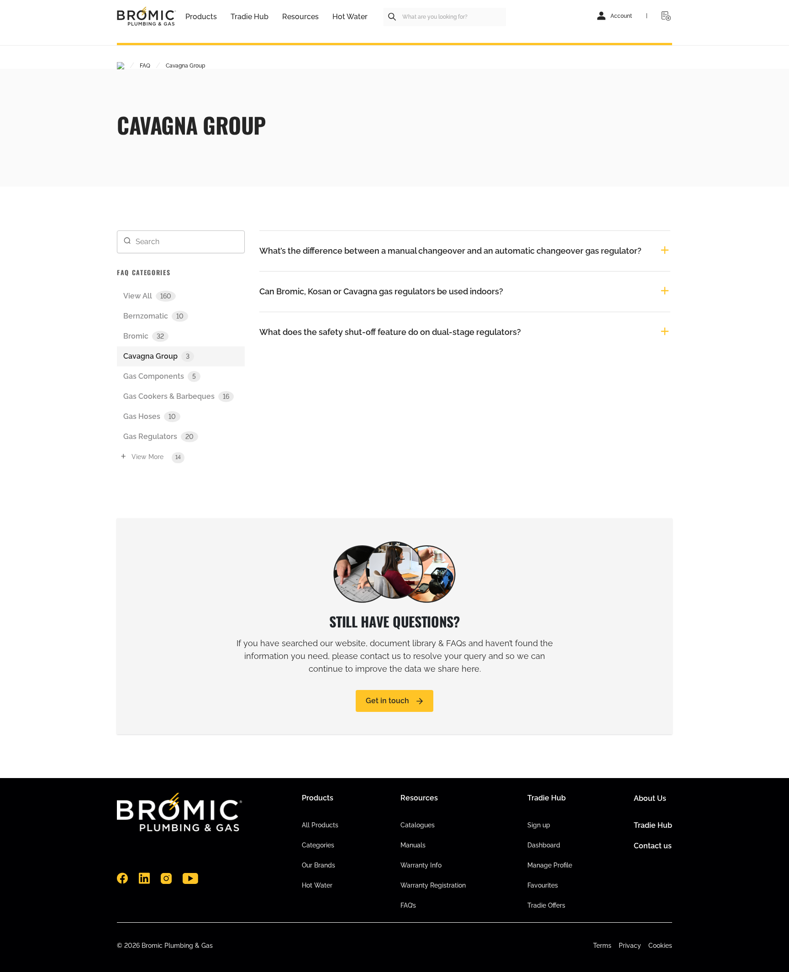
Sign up (538, 825)
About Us (650, 798)
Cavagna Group (156, 356)
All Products (320, 825)
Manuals (413, 845)
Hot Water (317, 885)
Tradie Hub (653, 825)
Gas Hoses (149, 416)
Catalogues (417, 825)
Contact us (653, 845)
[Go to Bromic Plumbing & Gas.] (120, 65)
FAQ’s (408, 905)
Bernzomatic (153, 316)
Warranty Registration (433, 885)
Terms (602, 945)
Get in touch (387, 700)
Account (621, 16)
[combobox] (445, 17)
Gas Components (159, 376)
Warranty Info (421, 865)
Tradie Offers (546, 905)
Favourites (542, 885)
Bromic (143, 336)
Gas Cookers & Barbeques (176, 396)
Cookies (660, 945)
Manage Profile (549, 865)
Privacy (630, 945)
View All (147, 296)
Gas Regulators (158, 436)
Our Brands (318, 865)
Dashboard (543, 845)
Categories (318, 845)
